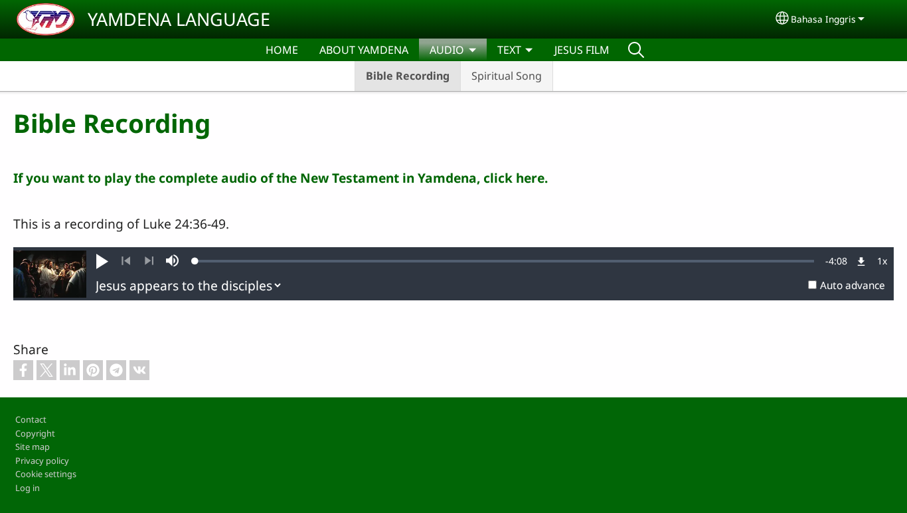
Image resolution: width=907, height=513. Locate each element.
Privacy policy (42, 460)
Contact (30, 419)
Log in (27, 488)
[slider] (504, 261)
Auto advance (852, 285)
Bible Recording (408, 75)
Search (636, 50)
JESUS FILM (582, 50)
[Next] (149, 261)
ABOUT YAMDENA (363, 50)
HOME (282, 50)
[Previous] (125, 261)
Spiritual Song (506, 75)
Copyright (35, 433)
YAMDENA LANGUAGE (179, 19)
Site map (32, 447)
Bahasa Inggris (823, 19)
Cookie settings (45, 474)
